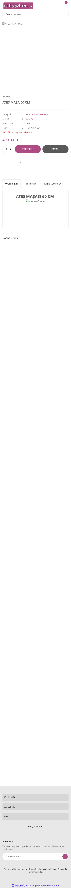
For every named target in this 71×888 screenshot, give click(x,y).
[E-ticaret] (35, 885)
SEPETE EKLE (28, 149)
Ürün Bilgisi (11, 183)
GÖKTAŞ (6, 97)
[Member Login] (57, 6)
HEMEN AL (55, 149)
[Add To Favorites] (20, 161)
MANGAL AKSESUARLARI (36, 114)
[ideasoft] (18, 885)
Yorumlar (31, 183)
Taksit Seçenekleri (53, 183)
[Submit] (65, 856)
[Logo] (18, 5)
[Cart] (66, 6)
